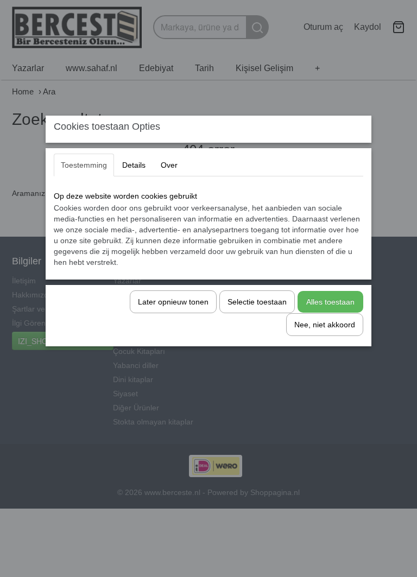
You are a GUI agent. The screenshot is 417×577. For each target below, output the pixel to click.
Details (134, 165)
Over (169, 165)
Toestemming (84, 165)
